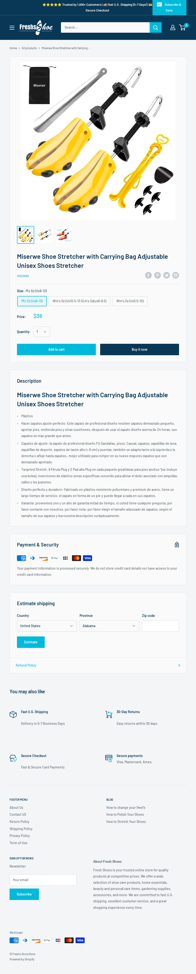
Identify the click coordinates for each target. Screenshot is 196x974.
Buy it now (139, 349)
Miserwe (23, 276)
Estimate (31, 642)
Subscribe (24, 894)
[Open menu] (12, 28)
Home (13, 48)
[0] (182, 27)
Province (86, 616)
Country (23, 616)
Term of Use (18, 843)
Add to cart (56, 349)
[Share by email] (175, 275)
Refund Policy (26, 665)
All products (29, 48)
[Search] (156, 27)
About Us (16, 807)
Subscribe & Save (173, 7)
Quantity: (24, 332)
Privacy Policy (20, 836)
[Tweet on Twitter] (166, 275)
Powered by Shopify (22, 959)
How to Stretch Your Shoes (126, 822)
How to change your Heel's (125, 807)
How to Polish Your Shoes (125, 814)
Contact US (18, 814)
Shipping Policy (21, 829)
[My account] (172, 27)
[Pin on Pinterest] (157, 275)
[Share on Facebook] (148, 275)
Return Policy (19, 822)
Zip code (148, 616)
